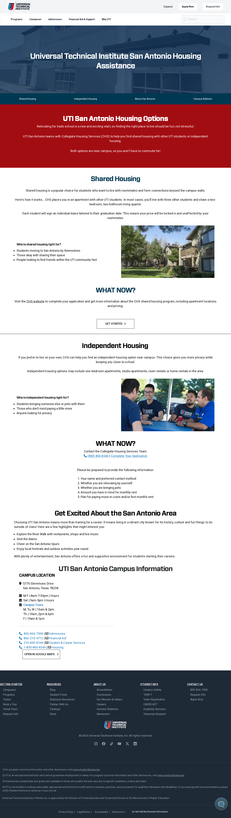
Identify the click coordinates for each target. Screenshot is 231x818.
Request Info (213, 6)
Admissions (55, 19)
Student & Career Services (67, 643)
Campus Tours (33, 605)
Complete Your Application (129, 456)
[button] (226, 813)
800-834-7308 (33, 633)
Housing (57, 647)
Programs (16, 19)
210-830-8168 (33, 643)
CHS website (35, 301)
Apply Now (188, 6)
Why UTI (106, 19)
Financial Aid (57, 638)
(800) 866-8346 (98, 456)
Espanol (168, 6)
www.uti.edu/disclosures (86, 769)
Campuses (35, 19)
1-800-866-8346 (35, 647)
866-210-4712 (33, 638)
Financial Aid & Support (82, 19)
